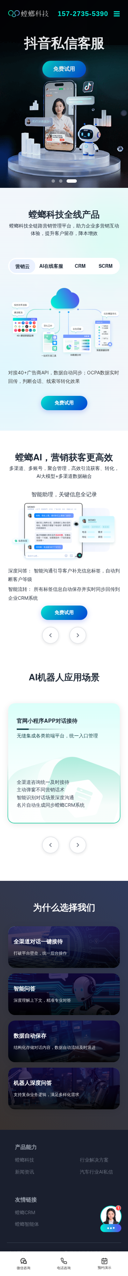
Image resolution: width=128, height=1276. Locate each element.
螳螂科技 (24, 1160)
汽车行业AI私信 (96, 1172)
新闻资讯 (24, 1172)
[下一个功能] (77, 635)
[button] (111, 1218)
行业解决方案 (94, 1160)
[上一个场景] (50, 845)
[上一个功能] (50, 635)
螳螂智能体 (27, 1224)
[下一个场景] (77, 845)
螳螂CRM (25, 1212)
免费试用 (64, 69)
